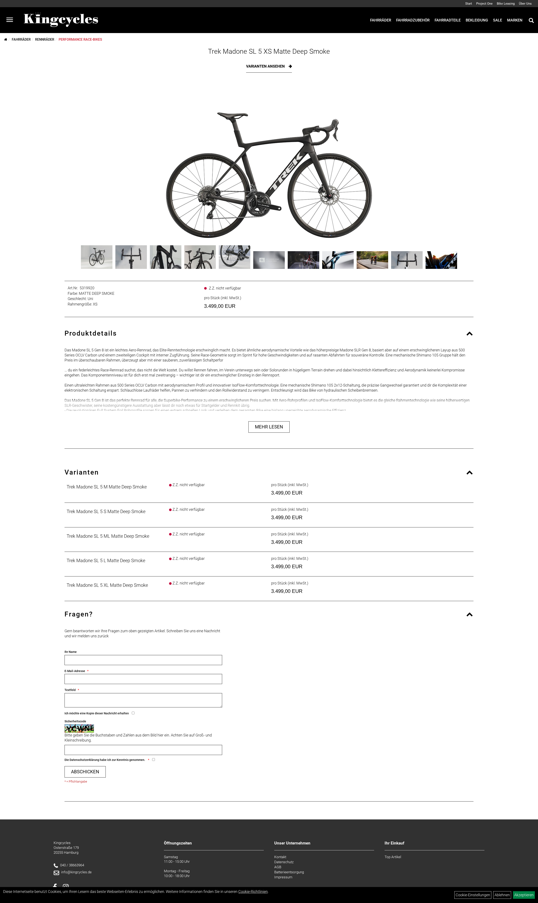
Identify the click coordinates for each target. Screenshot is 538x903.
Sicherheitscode (75, 721)
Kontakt (280, 857)
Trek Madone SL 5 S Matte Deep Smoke (106, 511)
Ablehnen (502, 895)
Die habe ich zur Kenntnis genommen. (105, 760)
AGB (277, 867)
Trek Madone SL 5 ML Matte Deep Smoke (108, 536)
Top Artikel (393, 857)
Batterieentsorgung (289, 872)
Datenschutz (284, 862)
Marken (514, 20)
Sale (497, 20)
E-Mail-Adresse (75, 671)
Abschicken (85, 771)
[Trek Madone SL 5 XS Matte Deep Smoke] (269, 162)
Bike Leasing (506, 3)
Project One (484, 3)
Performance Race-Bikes (80, 39)
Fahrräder (380, 20)
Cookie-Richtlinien (253, 891)
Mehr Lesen (269, 426)
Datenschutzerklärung (84, 760)
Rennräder (44, 39)
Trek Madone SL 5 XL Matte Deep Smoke (107, 585)
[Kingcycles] (61, 20)
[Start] (5, 39)
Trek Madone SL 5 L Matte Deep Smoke (106, 560)
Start (468, 3)
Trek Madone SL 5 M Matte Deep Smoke (107, 487)
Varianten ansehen (266, 66)
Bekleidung (477, 20)
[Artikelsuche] (531, 21)
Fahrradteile (448, 20)
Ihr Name (71, 652)
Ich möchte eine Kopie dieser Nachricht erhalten (97, 713)
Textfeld (70, 690)
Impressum (283, 877)
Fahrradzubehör (413, 20)
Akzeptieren (524, 895)
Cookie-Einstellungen (473, 895)
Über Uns (525, 3)
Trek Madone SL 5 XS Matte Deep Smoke (269, 51)
